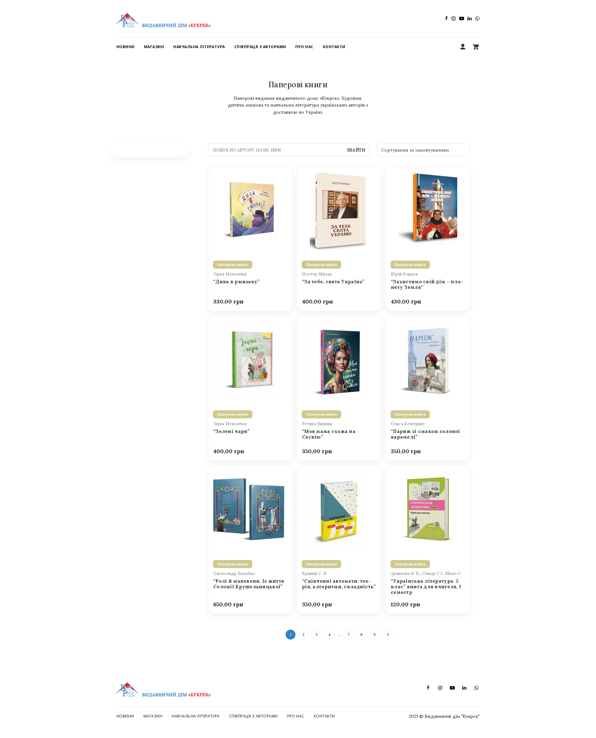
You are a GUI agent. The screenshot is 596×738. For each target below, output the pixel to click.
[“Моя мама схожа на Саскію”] (339, 359)
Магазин (152, 716)
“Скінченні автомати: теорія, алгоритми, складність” (339, 584)
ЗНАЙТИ (355, 150)
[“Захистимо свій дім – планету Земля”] (428, 209)
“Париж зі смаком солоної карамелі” (425, 434)
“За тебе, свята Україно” (333, 282)
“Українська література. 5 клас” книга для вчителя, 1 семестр (426, 586)
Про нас (295, 716)
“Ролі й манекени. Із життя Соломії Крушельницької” (248, 584)
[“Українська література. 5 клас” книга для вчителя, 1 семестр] (428, 509)
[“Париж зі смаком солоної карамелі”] (428, 359)
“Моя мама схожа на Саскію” (328, 434)
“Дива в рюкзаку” (236, 282)
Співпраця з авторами (253, 716)
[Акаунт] (463, 47)
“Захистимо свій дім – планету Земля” (427, 284)
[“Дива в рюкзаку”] (250, 209)
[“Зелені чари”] (250, 359)
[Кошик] (476, 47)
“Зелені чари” (231, 431)
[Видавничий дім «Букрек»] (163, 18)
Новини (125, 716)
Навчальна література (196, 716)
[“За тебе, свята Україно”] (339, 209)
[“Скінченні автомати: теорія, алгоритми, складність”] (339, 509)
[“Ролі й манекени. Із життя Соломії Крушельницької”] (250, 509)
